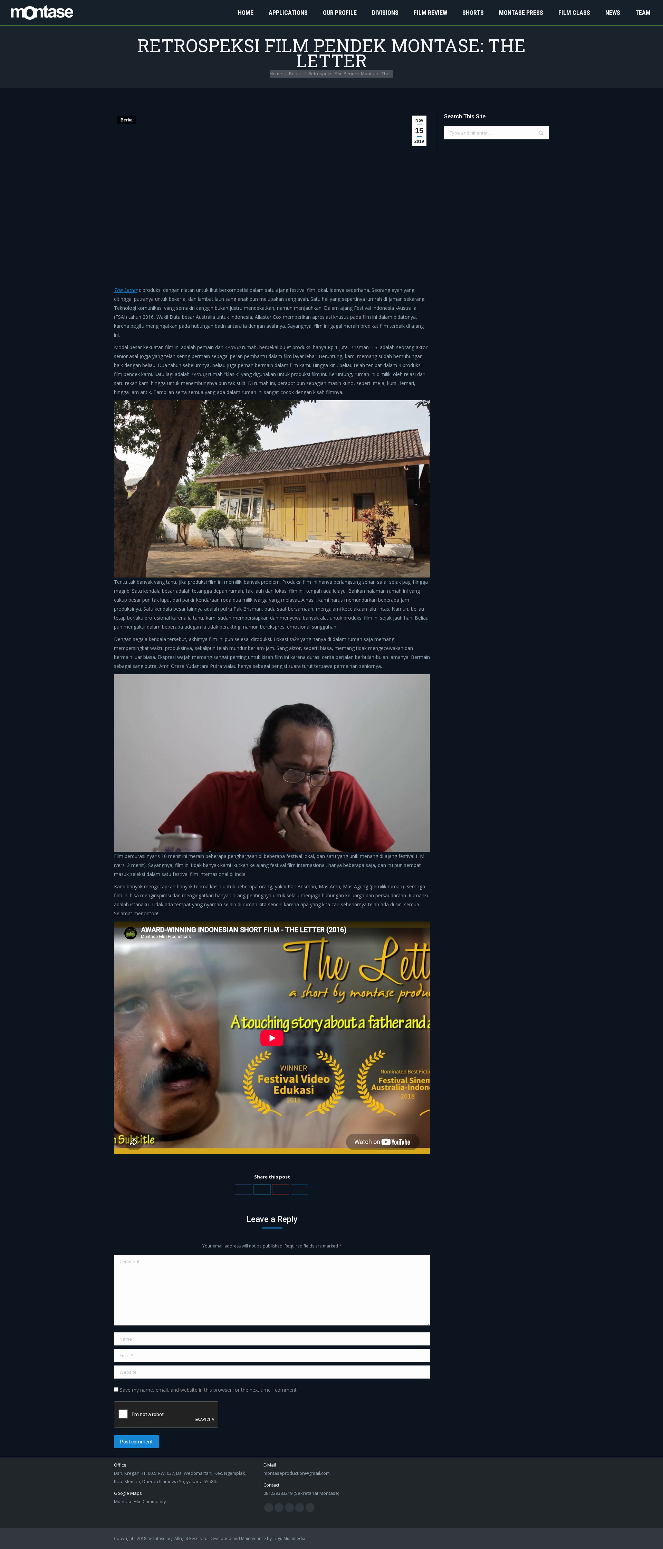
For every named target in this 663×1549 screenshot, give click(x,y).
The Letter (125, 290)
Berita (295, 73)
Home (276, 73)
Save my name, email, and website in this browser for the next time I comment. (209, 1390)
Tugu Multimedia (289, 1538)
